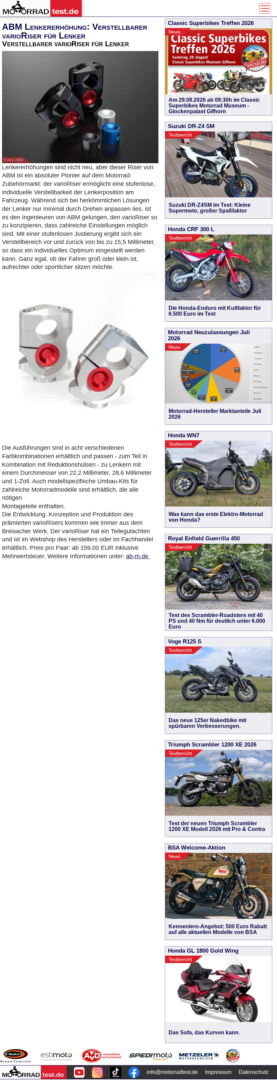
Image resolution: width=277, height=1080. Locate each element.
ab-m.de (138, 556)
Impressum (218, 1072)
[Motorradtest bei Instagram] (97, 1072)
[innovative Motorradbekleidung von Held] (15, 1055)
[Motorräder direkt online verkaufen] (56, 1055)
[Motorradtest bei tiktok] (115, 1072)
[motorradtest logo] (33, 1072)
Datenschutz (253, 1072)
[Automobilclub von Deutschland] (102, 1055)
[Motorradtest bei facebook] (134, 1072)
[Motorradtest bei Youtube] (79, 1072)
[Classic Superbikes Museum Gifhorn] (233, 1055)
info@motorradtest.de (172, 1072)
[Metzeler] (199, 1055)
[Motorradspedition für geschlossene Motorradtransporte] (150, 1055)
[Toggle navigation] (264, 8)
